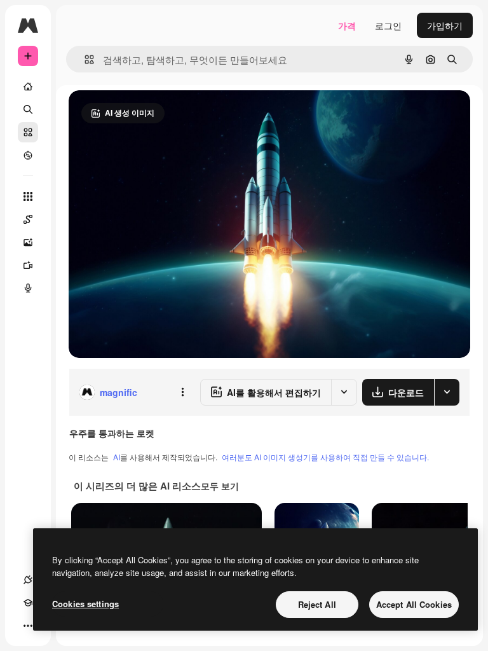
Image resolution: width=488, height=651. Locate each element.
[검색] (28, 109)
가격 (347, 25)
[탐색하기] (28, 155)
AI (116, 456)
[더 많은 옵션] (182, 392)
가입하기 (445, 25)
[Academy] (28, 603)
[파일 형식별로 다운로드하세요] (446, 392)
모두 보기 (220, 485)
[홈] (28, 86)
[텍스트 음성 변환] (28, 288)
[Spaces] (28, 219)
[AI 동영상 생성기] (28, 265)
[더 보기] (28, 625)
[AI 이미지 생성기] (28, 242)
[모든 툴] (28, 196)
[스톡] (28, 132)
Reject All (317, 604)
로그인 (388, 25)
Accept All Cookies (414, 604)
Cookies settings (85, 604)
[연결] (28, 580)
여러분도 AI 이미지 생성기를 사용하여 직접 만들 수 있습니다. (325, 456)
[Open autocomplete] (84, 59)
